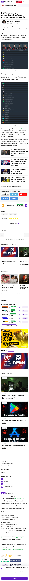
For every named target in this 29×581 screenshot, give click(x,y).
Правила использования (7, 463)
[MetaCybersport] (7, 493)
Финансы (3, 472)
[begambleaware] (15, 560)
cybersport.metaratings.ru (14, 186)
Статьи (4, 351)
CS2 (15, 214)
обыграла (23, 129)
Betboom (4, 214)
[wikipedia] (19, 555)
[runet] (2, 555)
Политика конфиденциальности (9, 465)
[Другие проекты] (6, 1)
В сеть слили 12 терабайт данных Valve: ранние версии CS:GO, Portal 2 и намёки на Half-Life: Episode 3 (14, 397)
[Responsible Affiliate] (15, 565)
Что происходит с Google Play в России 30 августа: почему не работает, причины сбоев (14, 422)
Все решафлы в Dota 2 (10, 5)
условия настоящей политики (11, 573)
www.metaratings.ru (19, 498)
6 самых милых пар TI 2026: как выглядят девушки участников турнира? (8, 288)
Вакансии (3, 461)
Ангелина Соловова (13, 21)
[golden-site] (8, 555)
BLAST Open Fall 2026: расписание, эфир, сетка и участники (9, 261)
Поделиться (13, 223)
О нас (2, 459)
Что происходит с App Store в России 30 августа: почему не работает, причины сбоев (13, 447)
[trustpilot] (5, 560)
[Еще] (27, 1)
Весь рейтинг (9, 325)
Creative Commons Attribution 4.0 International (12, 537)
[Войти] (24, 1)
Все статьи (11, 351)
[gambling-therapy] (4, 565)
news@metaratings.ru (11, 524)
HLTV (10, 214)
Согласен (14, 578)
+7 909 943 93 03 (10, 526)
